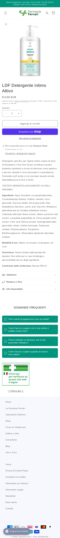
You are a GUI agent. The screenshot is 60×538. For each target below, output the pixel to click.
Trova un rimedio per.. (16, 427)
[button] (6, 13)
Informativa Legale (15, 490)
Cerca (8, 464)
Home (8, 402)
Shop (8, 421)
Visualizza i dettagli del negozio (20, 153)
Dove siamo (11, 502)
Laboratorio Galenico (16, 414)
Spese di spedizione (22, 101)
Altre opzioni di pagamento (30, 138)
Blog (8, 446)
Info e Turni (11, 452)
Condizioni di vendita (16, 477)
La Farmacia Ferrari (15, 408)
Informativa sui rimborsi (17, 483)
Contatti (9, 508)
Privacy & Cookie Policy (17, 471)
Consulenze (11, 440)
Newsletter (11, 496)
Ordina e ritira (12, 433)
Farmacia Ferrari (24, 537)
